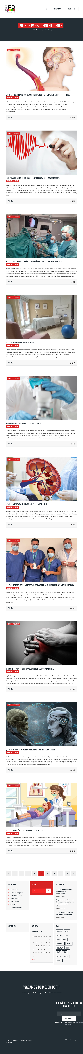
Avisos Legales (26, 993)
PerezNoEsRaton (16, 907)
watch (59, 960)
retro (59, 956)
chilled (67, 931)
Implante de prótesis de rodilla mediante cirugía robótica (30, 669)
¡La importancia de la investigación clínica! (23, 423)
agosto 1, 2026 (60, 917)
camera (59, 931)
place (64, 952)
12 (38, 946)
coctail (59, 935)
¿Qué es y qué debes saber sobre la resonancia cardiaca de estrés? (33, 178)
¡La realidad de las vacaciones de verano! (64, 913)
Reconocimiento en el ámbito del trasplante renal (26, 504)
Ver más (10, 118)
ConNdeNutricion (16, 895)
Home (28, 30)
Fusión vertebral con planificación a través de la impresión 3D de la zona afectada (40, 585)
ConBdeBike (15, 890)
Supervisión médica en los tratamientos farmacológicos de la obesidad (65, 903)
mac (58, 952)
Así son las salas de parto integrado (21, 342)
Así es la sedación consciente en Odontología (24, 830)
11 (55, 873)
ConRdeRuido (15, 898)
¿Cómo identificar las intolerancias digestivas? (64, 891)
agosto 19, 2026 (60, 896)
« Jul (33, 959)
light (67, 948)
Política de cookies (55, 993)
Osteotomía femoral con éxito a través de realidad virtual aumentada (34, 261)
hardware (60, 944)
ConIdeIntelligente (14, 50)
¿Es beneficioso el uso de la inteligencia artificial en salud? (30, 750)
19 (38, 949)
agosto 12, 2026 (60, 908)
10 (48, 873)
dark (58, 939)
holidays (60, 948)
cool (66, 935)
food (64, 939)
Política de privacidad (40, 993)
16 (68, 873)
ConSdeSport (15, 901)
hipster (69, 944)
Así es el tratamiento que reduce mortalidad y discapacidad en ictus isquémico (38, 95)
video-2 (66, 956)
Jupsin (13, 904)
